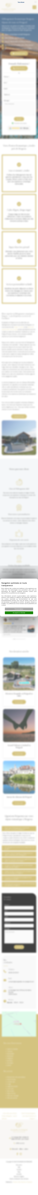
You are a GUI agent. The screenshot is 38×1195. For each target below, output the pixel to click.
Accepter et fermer (19, 613)
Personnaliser (19, 609)
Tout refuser (21, 2)
